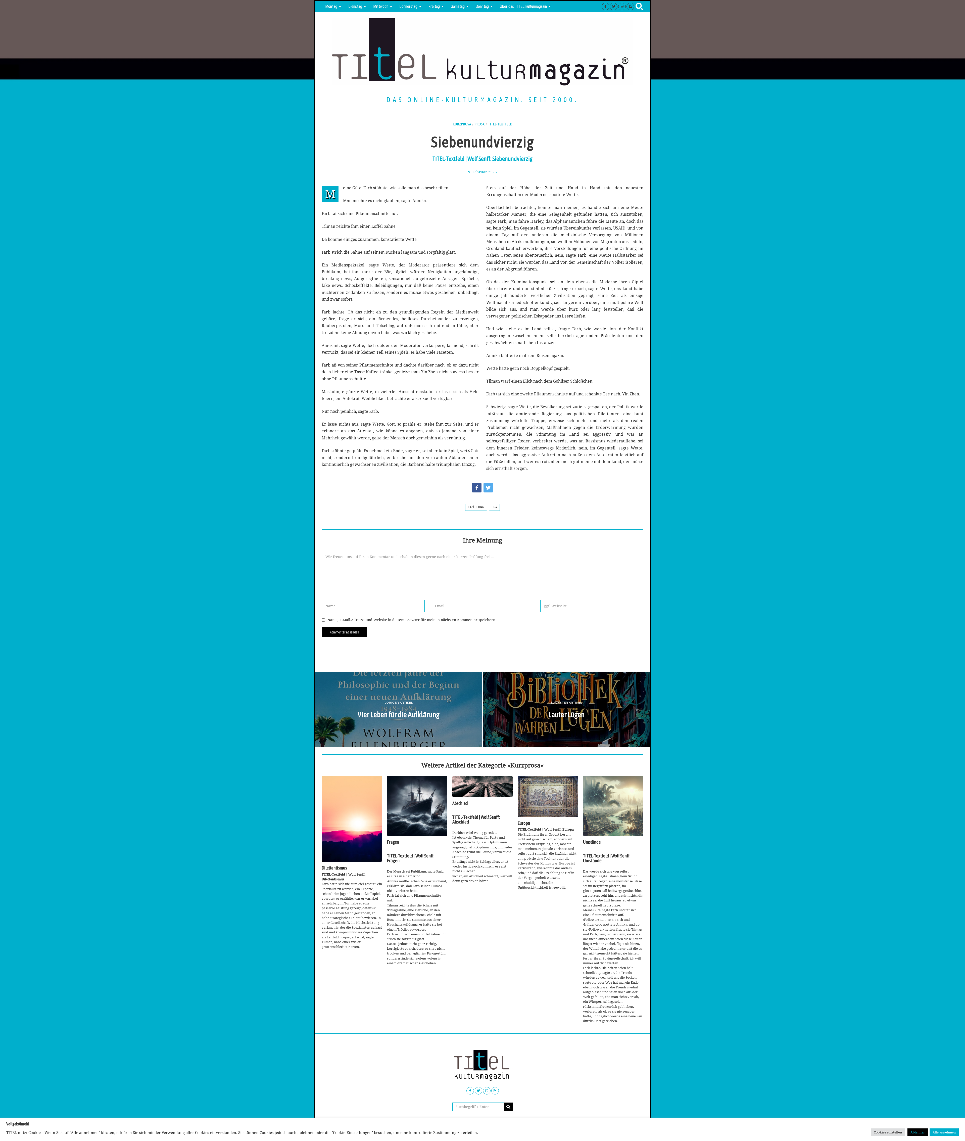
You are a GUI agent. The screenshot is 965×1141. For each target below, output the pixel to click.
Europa (524, 823)
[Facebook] (605, 6)
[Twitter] (613, 6)
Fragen (393, 842)
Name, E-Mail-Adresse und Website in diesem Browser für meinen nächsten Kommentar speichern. (411, 619)
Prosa (480, 124)
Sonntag (482, 6)
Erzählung (476, 507)
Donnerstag (408, 6)
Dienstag (355, 6)
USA (494, 507)
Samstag (458, 6)
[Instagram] (622, 6)
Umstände (592, 842)
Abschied (460, 803)
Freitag (434, 6)
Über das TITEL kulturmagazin (523, 6)
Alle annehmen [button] (944, 1132)
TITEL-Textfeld (500, 124)
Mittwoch (380, 6)
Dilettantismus (334, 868)
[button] (508, 1107)
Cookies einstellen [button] (888, 1132)
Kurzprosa (462, 124)
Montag (331, 6)
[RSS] (630, 6)
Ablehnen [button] (917, 1132)
